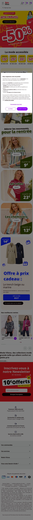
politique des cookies (9, 100)
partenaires (23, 78)
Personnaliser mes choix (16, 104)
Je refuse (10, 108)
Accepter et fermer (22, 108)
